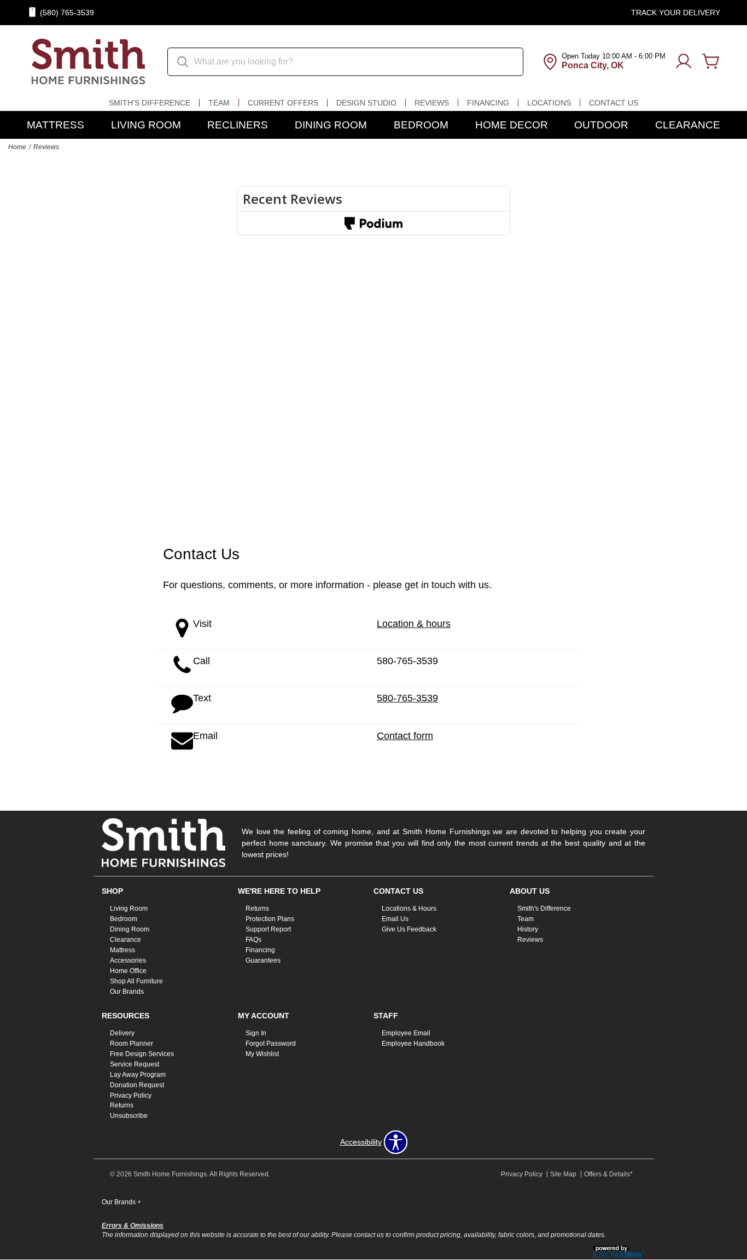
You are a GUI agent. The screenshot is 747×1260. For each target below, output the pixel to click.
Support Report (268, 929)
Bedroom (421, 125)
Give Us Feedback (409, 929)
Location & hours (414, 623)
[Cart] (711, 62)
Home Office (128, 971)
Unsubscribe (129, 1116)
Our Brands (127, 991)
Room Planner (131, 1043)
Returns (257, 908)
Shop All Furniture (136, 981)
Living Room (146, 125)
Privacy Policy (130, 1095)
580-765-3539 (407, 660)
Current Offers (283, 103)
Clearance (687, 125)
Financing (488, 103)
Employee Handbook (413, 1043)
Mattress (55, 125)
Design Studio (366, 103)
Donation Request (137, 1084)
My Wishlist (262, 1054)
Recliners (237, 125)
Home (17, 147)
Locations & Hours (409, 908)
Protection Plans (270, 919)
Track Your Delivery (675, 12)
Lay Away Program (138, 1075)
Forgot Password (271, 1043)
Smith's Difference (149, 103)
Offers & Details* (608, 1174)
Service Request (134, 1064)
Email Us (395, 919)
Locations (549, 103)
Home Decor (511, 125)
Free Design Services (142, 1054)
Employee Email (406, 1033)
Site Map (563, 1174)
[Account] (683, 62)
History (527, 929)
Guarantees (263, 960)
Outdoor (601, 125)
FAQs (253, 939)
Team (219, 103)
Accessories (128, 960)
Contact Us (613, 103)
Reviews (432, 103)
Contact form (405, 735)
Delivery (122, 1033)
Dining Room (331, 125)
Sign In (256, 1033)
